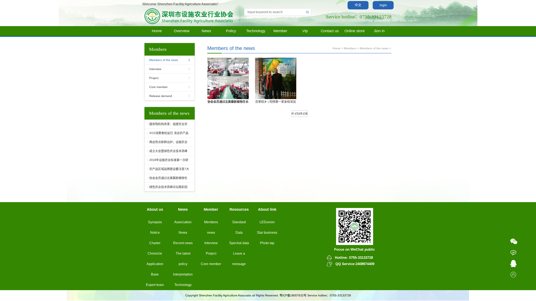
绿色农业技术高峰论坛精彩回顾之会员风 (167, 188)
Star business (267, 232)
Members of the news (163, 60)
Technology (255, 31)
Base (155, 274)
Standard (239, 222)
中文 (358, 5)
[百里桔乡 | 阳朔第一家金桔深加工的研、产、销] (275, 78)
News (206, 31)
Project (153, 78)
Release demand (160, 96)
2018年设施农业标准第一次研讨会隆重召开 (167, 161)
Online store (354, 31)
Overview (181, 31)
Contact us (330, 31)
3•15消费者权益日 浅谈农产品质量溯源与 (167, 134)
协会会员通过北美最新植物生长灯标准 (167, 179)
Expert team (155, 285)
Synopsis (155, 222)
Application (155, 264)
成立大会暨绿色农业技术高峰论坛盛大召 (167, 152)
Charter (154, 243)
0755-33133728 (360, 258)
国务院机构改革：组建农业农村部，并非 (167, 125)
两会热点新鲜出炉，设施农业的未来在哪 (167, 143)
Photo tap (267, 243)
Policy (231, 31)
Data (239, 232)
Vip (305, 31)
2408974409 (365, 264)
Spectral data (239, 243)
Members (350, 48)
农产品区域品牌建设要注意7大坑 (168, 170)
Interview (155, 69)
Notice (155, 232)
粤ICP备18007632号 (293, 295)
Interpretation (183, 274)
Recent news (183, 243)
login (383, 5)
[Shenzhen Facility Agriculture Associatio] (189, 16)
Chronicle (155, 253)
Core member (158, 87)
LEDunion (267, 222)
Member (280, 31)
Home (157, 31)
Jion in (379, 31)
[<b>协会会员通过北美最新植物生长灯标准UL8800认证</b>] (228, 78)
